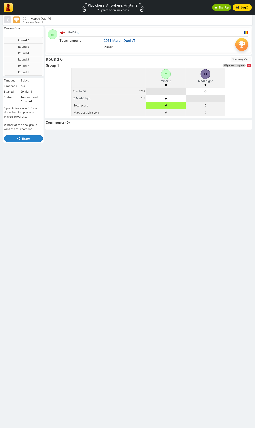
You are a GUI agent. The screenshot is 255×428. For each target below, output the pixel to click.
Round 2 (23, 66)
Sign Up (224, 7)
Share (26, 138)
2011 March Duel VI (119, 40)
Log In (245, 7)
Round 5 (23, 47)
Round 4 (23, 53)
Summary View (240, 59)
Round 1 (23, 72)
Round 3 (23, 59)
